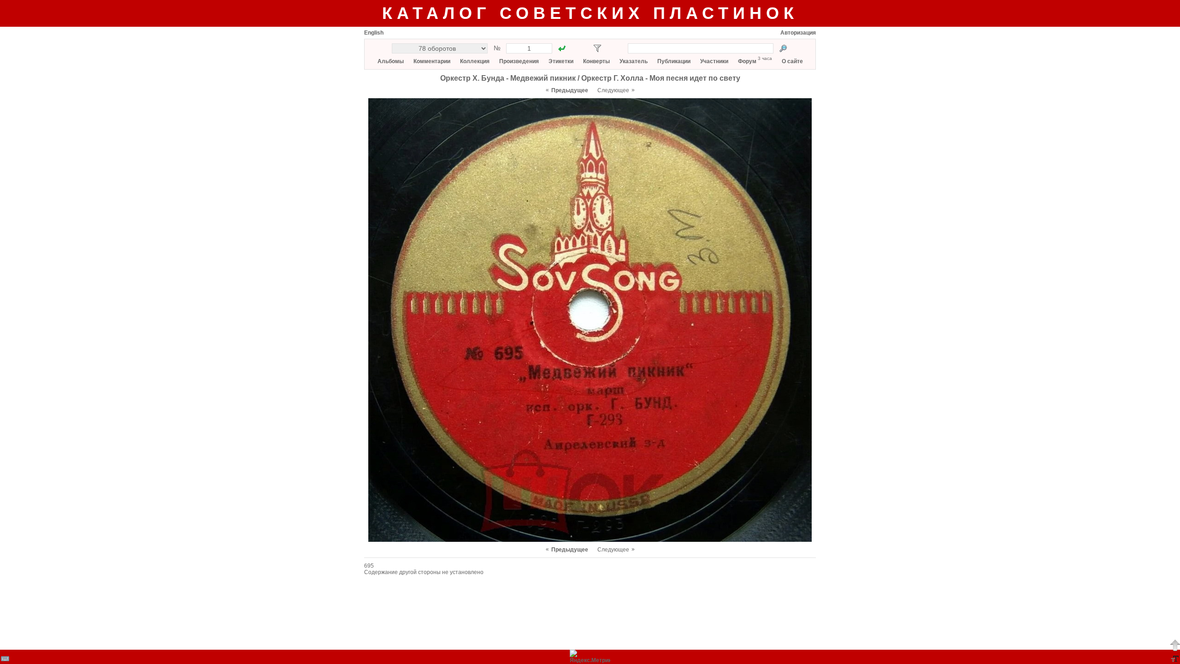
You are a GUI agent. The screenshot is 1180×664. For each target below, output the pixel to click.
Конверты (596, 61)
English (374, 33)
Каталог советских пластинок (590, 13)
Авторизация (798, 33)
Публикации (673, 61)
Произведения (519, 61)
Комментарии (431, 61)
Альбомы (391, 61)
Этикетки (561, 61)
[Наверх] (1175, 645)
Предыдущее (569, 90)
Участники (714, 61)
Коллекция (475, 61)
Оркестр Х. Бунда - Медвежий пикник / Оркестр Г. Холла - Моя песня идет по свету (590, 78)
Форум (747, 61)
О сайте (792, 61)
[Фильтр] (597, 48)
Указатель (634, 61)
